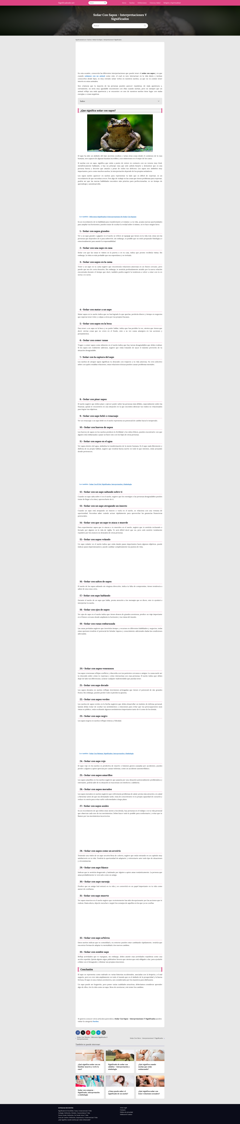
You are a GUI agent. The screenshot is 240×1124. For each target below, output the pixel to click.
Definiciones (142, 3)
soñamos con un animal (95, 76)
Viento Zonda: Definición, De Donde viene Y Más (73, 1115)
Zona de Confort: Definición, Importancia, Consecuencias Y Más (78, 1117)
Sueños (131, 3)
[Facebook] (78, 1032)
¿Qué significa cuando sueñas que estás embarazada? (74, 1120)
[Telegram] (98, 1032)
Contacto (123, 1110)
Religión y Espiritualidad (172, 3)
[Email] (103, 1032)
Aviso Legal (123, 1108)
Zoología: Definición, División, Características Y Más (74, 1113)
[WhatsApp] (93, 1032)
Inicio (124, 3)
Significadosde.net (66, 3)
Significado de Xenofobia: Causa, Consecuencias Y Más (75, 1111)
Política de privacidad (126, 1112)
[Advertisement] (120, 58)
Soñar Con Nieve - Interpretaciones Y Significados (146, 1038)
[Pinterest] (88, 1032)
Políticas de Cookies (126, 1114)
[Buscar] (105, 2)
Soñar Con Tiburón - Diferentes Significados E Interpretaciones (92, 1038)
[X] (83, 1032)
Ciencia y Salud (155, 3)
